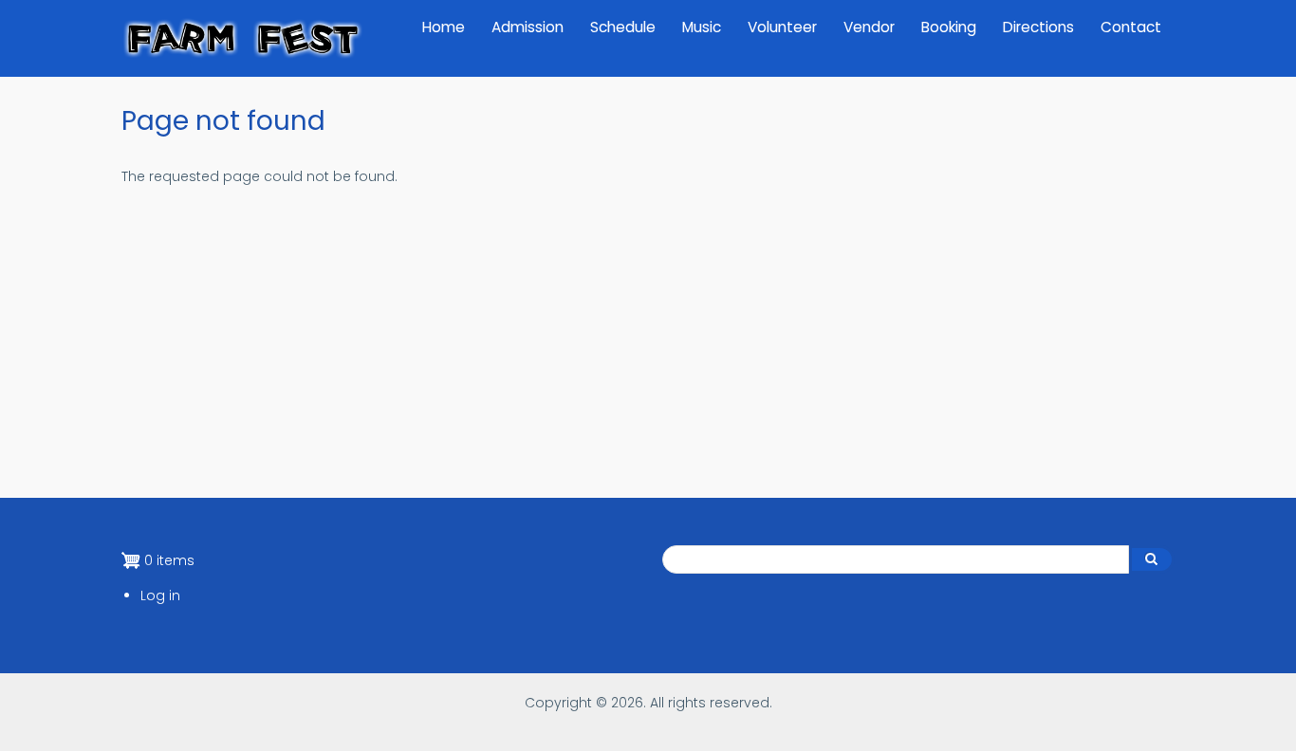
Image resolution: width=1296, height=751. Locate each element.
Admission (527, 27)
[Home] (242, 38)
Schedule (623, 27)
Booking (948, 27)
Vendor (869, 27)
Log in (160, 595)
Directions (1038, 27)
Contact (1131, 27)
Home (443, 27)
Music (701, 27)
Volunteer (782, 27)
